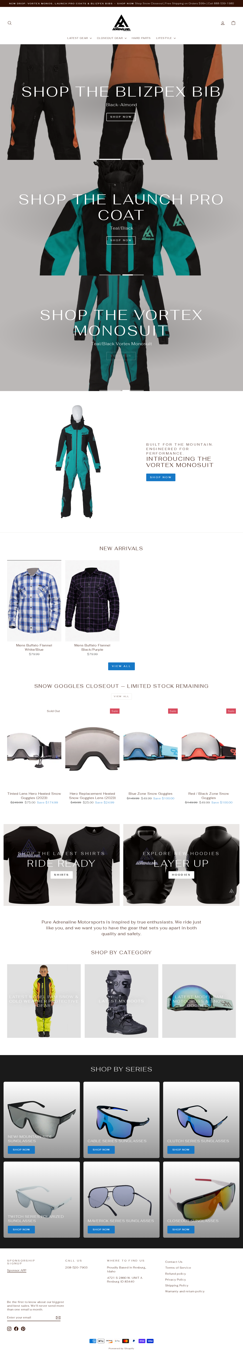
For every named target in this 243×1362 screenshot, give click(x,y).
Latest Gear (78, 38)
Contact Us (173, 1261)
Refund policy (175, 1273)
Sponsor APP (16, 1270)
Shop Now (161, 477)
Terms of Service (178, 1267)
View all (121, 666)
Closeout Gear (110, 38)
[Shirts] (62, 865)
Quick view (34, 637)
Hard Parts (141, 38)
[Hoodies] (181, 865)
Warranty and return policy (185, 1291)
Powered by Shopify (121, 1348)
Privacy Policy (175, 1279)
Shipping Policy (177, 1285)
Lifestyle (164, 38)
